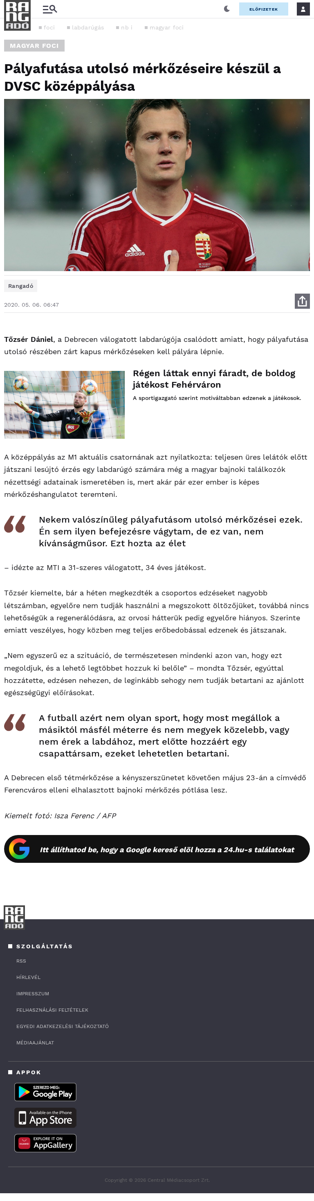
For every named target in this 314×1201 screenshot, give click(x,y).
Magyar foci (34, 45)
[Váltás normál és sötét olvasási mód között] (227, 9)
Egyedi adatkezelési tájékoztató (62, 1026)
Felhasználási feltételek (52, 1010)
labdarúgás (88, 27)
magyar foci (167, 27)
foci (49, 27)
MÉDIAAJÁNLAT (35, 1043)
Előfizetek (263, 9)
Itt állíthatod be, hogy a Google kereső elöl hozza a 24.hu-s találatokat (167, 849)
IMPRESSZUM (32, 994)
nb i (126, 27)
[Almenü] (50, 9)
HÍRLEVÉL (28, 977)
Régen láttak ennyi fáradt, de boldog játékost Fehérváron (214, 379)
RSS (21, 961)
